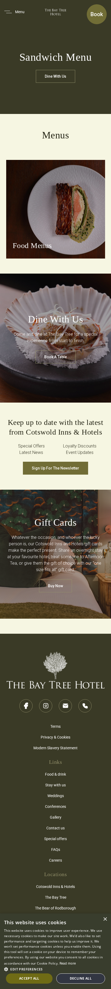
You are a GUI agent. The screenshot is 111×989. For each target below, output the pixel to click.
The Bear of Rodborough (55, 908)
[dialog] (55, 951)
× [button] (105, 919)
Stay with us (55, 784)
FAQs (55, 849)
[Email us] (65, 705)
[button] (55, 968)
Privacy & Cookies (55, 737)
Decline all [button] (81, 978)
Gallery (55, 817)
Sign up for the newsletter (55, 468)
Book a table (55, 357)
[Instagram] (45, 705)
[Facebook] (26, 705)
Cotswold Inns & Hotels (55, 886)
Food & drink (55, 774)
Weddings (55, 795)
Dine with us (55, 76)
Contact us (55, 827)
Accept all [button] (29, 978)
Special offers (55, 838)
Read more (68, 963)
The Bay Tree (55, 897)
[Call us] (85, 705)
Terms (55, 726)
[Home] (55, 668)
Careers (55, 860)
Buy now (55, 586)
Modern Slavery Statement (55, 747)
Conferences (55, 806)
